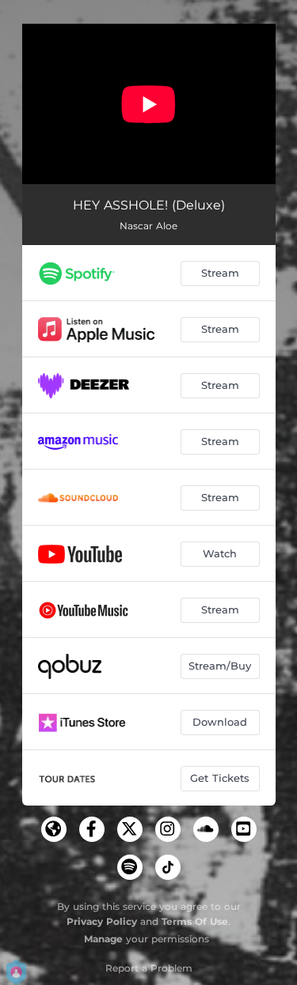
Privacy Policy (102, 921)
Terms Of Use (195, 921)
